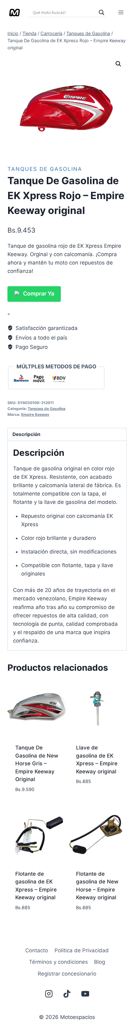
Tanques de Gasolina (44, 169)
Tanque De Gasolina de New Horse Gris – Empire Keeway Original (36, 763)
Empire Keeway (35, 414)
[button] (118, 63)
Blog (99, 962)
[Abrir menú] (121, 12)
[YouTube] (85, 994)
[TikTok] (67, 994)
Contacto (36, 950)
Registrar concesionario (67, 974)
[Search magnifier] (101, 12)
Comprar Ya (38, 293)
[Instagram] (49, 994)
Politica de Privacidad (82, 950)
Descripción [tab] (26, 434)
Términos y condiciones (58, 962)
